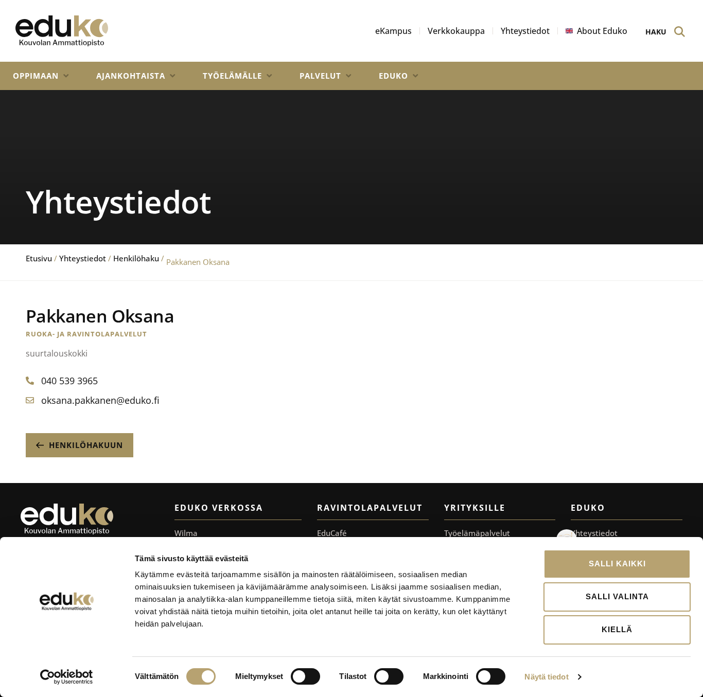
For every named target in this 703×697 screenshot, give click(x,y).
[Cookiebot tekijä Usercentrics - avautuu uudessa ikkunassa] (67, 677)
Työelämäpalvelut (477, 533)
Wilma (186, 533)
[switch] (305, 676)
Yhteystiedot (82, 258)
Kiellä (617, 629)
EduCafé (332, 533)
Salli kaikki (617, 563)
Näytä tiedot (546, 676)
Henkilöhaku (136, 258)
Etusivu (39, 258)
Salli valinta (617, 596)
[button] (41, 76)
